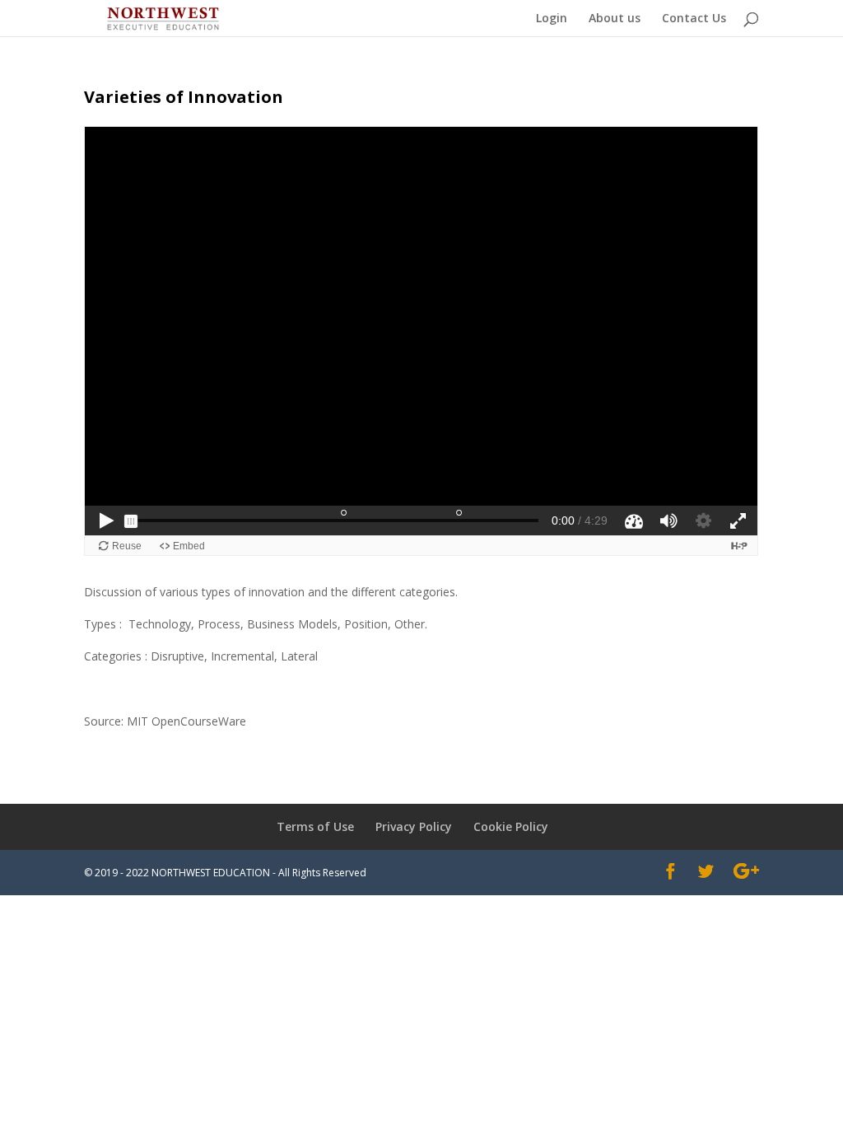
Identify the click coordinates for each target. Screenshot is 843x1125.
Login (551, 19)
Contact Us (694, 19)
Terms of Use (315, 826)
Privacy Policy (413, 826)
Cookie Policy (510, 826)
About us (614, 19)
